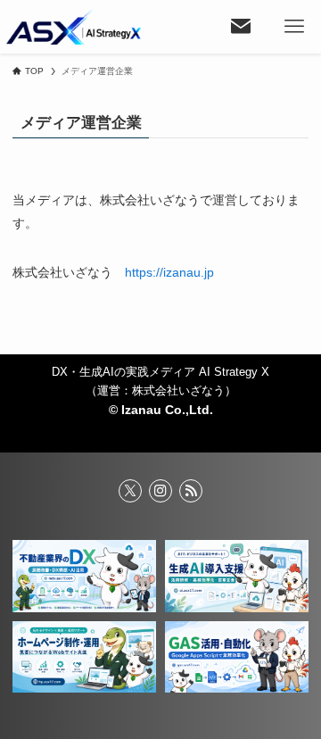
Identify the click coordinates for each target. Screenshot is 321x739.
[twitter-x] (130, 490)
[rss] (190, 490)
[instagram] (160, 490)
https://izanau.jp (169, 272)
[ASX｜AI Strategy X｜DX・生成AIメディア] (73, 27)
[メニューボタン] (294, 27)
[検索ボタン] (241, 27)
